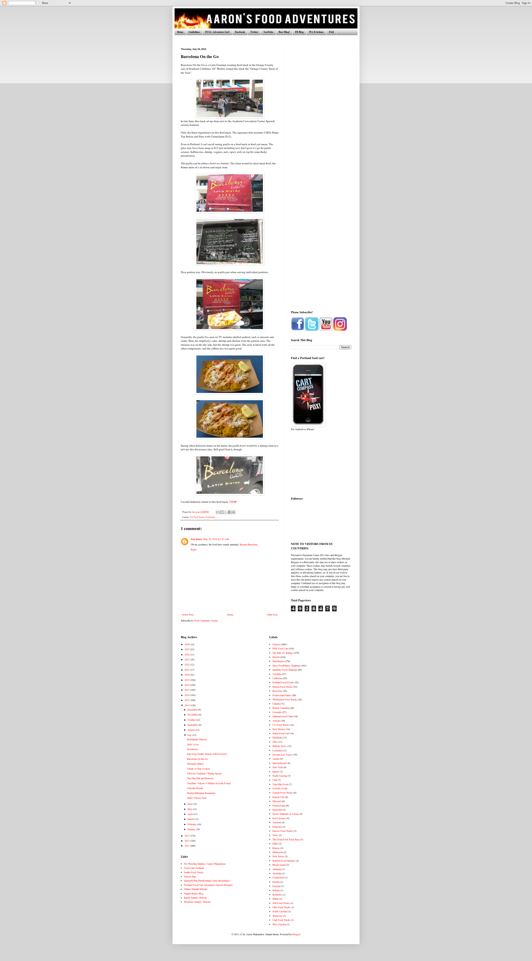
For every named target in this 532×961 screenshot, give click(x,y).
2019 (187, 679)
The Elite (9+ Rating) (282, 652)
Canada (276, 703)
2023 (187, 659)
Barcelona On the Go (197, 758)
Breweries (277, 690)
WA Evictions (316, 32)
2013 (187, 835)
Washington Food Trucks (284, 699)
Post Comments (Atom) (206, 620)
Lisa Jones (196, 539)
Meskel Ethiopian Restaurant (201, 793)
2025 (187, 649)
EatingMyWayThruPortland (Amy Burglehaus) (207, 880)
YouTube (268, 32)
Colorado (277, 712)
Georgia (276, 886)
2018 (187, 684)
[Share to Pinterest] (234, 512)
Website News (279, 746)
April (190, 814)
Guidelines (194, 32)
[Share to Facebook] (230, 512)
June (190, 803)
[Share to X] (226, 512)
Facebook (240, 32)
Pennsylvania (279, 805)
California (210, 517)
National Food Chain (282, 716)
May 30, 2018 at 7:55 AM (216, 539)
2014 (187, 705)
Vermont (276, 822)
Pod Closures (279, 818)
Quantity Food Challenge (284, 669)
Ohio (274, 741)
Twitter (254, 32)
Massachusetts (279, 763)
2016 (187, 695)
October (191, 719)
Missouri (276, 801)
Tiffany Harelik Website (195, 889)
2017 (187, 689)
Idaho (275, 843)
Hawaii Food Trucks (282, 686)
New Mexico (278, 729)
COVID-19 (278, 788)
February (192, 824)
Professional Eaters (281, 695)
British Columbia (280, 708)
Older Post (272, 614)
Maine (275, 898)
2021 (187, 669)
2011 (187, 845)
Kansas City (278, 797)
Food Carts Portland (194, 867)
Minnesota (277, 852)
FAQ (331, 32)
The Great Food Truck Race (286, 839)
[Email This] (218, 512)
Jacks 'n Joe (193, 744)
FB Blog (299, 32)
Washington (278, 661)
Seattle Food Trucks (193, 872)
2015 (187, 700)
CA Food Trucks (197, 517)
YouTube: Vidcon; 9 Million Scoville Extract (209, 783)
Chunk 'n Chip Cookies (198, 768)
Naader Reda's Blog (193, 893)
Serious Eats (190, 876)
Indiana (276, 890)
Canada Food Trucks (282, 792)
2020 (187, 674)
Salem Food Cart (280, 733)
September (192, 724)
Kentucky (277, 894)
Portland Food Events (283, 682)
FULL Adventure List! (217, 32)
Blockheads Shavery (197, 739)
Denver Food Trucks (282, 830)
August (191, 729)
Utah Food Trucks (281, 919)
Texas (275, 835)
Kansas (276, 848)
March (191, 819)
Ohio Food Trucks (281, 907)
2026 (187, 644)
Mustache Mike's (195, 763)
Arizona (276, 720)
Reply (194, 549)
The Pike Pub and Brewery (200, 778)
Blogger (296, 934)
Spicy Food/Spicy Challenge (286, 665)
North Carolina (279, 775)
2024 (187, 654)
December (192, 709)
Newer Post (187, 614)
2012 (187, 840)
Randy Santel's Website (195, 897)
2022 (187, 664)
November (192, 714)
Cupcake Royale (195, 788)
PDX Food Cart (280, 648)
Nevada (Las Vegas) (282, 754)
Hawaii (276, 657)
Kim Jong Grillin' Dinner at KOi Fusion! (207, 753)
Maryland (277, 809)
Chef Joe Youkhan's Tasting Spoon (204, 773)
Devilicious (192, 749)
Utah (274, 779)
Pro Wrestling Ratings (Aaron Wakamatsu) (205, 863)
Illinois (275, 771)
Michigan (277, 737)
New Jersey (278, 856)
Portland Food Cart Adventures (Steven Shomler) (208, 885)
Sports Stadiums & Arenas (285, 813)
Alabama (276, 869)
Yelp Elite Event (280, 784)
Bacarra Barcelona (248, 544)
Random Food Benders (283, 860)
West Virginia (279, 924)
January (191, 829)
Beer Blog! (284, 32)
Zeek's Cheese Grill (196, 797)
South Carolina (279, 911)
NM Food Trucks (281, 903)
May (190, 809)
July (189, 735)
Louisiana (277, 750)
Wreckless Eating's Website (197, 901)
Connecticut (278, 877)
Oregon (276, 644)
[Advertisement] (321, 110)
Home (180, 32)
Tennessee (277, 915)
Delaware (277, 826)
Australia (276, 873)
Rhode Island (279, 864)
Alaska (275, 758)
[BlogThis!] (222, 512)
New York (277, 767)
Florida (276, 881)
